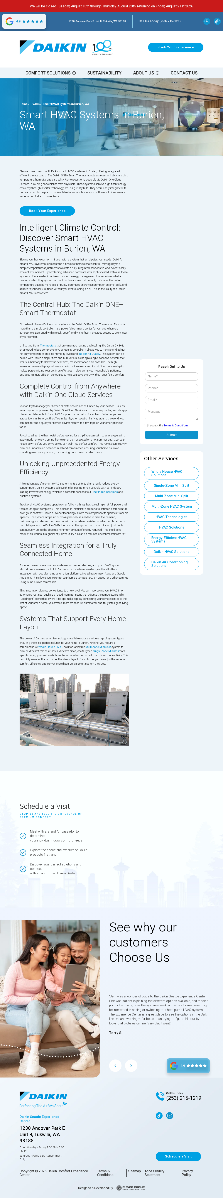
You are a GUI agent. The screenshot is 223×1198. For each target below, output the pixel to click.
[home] (53, 47)
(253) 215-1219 (183, 1098)
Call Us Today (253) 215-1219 (160, 21)
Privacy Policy (187, 1173)
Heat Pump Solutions (105, 491)
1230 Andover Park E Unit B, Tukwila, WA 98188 (97, 21)
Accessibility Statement (154, 1173)
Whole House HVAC (50, 647)
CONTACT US (184, 73)
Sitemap (134, 1171)
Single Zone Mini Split (106, 651)
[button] (50, 73)
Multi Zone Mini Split (98, 647)
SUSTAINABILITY (104, 73)
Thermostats (48, 345)
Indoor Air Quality (89, 353)
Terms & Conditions (176, 425)
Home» (24, 104)
